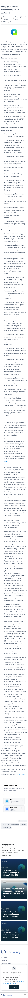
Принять (14, 987)
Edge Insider (21, 774)
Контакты (4, 957)
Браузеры (23, 824)
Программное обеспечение (10, 824)
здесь (6, 461)
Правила (4, 960)
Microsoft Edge (6, 828)
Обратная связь (6, 963)
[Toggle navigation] (24, 995)
